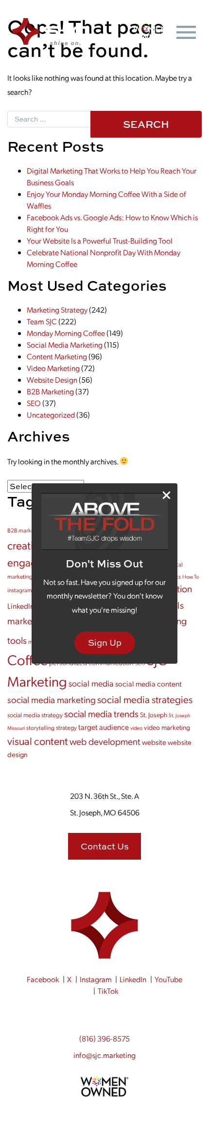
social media (91, 682)
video (136, 727)
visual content (37, 740)
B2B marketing (25, 530)
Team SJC (42, 321)
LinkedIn (133, 979)
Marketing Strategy (57, 309)
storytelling (40, 727)
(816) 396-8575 (104, 1038)
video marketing (167, 727)
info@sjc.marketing (104, 1055)
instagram (19, 590)
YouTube (168, 979)
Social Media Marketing (65, 344)
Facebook (43, 979)
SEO (34, 403)
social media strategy (35, 714)
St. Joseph (153, 714)
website (154, 742)
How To (190, 576)
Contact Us (105, 846)
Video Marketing (53, 368)
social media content (148, 683)
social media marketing (51, 699)
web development (105, 741)
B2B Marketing (50, 391)
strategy (66, 727)
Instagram (96, 979)
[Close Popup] (166, 494)
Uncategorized (51, 414)
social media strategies (144, 699)
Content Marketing (57, 356)
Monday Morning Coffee (66, 333)
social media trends (101, 713)
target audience (103, 727)
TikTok (108, 991)
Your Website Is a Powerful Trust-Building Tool (100, 240)
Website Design (52, 379)
